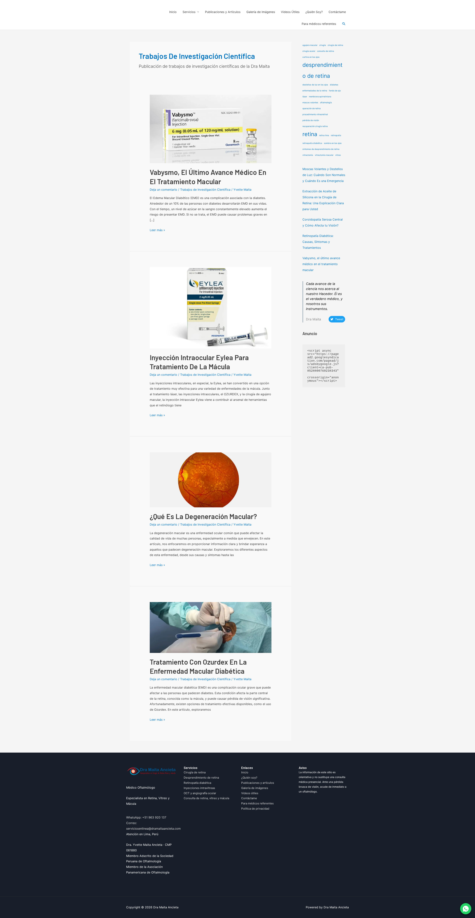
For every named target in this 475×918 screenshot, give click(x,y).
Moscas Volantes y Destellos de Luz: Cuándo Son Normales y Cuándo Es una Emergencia (323, 175)
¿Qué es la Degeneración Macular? (203, 516)
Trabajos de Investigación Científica (205, 189)
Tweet (339, 319)
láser (304, 96)
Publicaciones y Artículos (222, 12)
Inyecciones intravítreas (199, 788)
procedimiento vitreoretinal (315, 114)
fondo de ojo (335, 90)
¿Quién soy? (249, 777)
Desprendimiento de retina (201, 777)
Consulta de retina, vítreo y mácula (206, 798)
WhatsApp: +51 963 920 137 (146, 817)
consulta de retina (325, 51)
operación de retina (311, 108)
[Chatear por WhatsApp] (465, 908)
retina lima (324, 135)
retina (309, 134)
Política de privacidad (255, 808)
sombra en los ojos (333, 143)
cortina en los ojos (311, 57)
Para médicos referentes (319, 24)
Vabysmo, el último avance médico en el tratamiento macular (321, 264)
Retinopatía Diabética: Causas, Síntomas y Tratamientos (317, 242)
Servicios (189, 12)
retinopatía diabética (312, 143)
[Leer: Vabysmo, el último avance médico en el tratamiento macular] (211, 129)
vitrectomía (307, 155)
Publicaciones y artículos (257, 783)
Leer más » (157, 230)
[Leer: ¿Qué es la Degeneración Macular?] (211, 479)
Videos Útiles (290, 12)
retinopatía (336, 135)
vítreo (338, 155)
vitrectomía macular (324, 155)
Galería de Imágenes (260, 12)
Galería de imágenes (254, 788)
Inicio (173, 12)
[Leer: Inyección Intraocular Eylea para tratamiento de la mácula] (211, 307)
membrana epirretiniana (320, 96)
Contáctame (337, 12)
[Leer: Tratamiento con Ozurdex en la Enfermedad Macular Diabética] (211, 627)
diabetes (334, 85)
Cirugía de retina (195, 772)
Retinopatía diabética (197, 783)
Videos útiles (249, 793)
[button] (344, 24)
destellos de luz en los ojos (315, 85)
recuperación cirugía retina (315, 126)
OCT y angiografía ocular (200, 793)
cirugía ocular (308, 51)
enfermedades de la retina (314, 90)
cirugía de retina (335, 45)
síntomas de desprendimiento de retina (320, 149)
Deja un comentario (163, 189)
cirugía (322, 45)
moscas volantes (310, 102)
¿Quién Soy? (314, 12)
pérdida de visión (310, 120)
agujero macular (309, 45)
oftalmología (326, 102)
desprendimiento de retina (322, 70)
